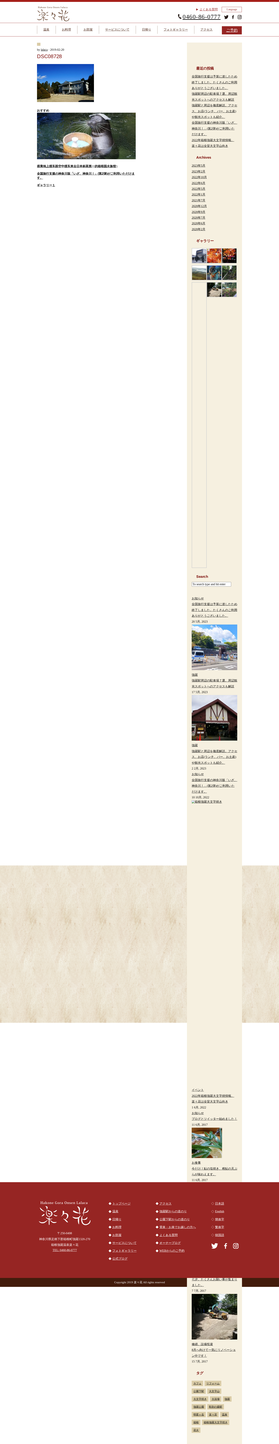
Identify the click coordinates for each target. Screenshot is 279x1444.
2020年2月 (198, 229)
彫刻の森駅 (215, 1406)
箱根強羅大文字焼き (216, 1422)
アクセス (206, 29)
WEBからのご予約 (171, 1250)
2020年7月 (198, 217)
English (219, 1211)
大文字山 (214, 1391)
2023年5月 (198, 165)
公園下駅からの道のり (139, 1022)
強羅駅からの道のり (209, 1022)
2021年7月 (198, 200)
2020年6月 (198, 223)
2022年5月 (198, 188)
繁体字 (219, 1227)
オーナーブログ (170, 1242)
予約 (232, 30)
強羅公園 (198, 1406)
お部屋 (88, 29)
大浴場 (216, 1398)
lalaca (44, 49)
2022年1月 (198, 194)
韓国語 (219, 1235)
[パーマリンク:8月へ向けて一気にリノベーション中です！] (214, 1317)
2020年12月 (199, 206)
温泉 (46, 29)
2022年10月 (199, 177)
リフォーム (213, 1383)
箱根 (196, 1422)
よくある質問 (208, 9)
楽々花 (213, 1414)
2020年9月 (198, 212)
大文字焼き (200, 1398)
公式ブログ (120, 1258)
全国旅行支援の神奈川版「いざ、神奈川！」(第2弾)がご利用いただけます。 (214, 128)
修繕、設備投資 (202, 1344)
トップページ (121, 1203)
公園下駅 (198, 1391)
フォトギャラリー (176, 29)
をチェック (88, 862)
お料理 (66, 29)
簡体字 (219, 1219)
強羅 (227, 1398)
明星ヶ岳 (198, 1414)
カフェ (197, 1383)
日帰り (146, 29)
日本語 (219, 1203)
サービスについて (117, 29)
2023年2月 (198, 171)
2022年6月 (198, 183)
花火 (196, 1430)
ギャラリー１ (46, 185)
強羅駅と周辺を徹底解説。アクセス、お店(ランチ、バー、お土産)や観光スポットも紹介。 (214, 111)
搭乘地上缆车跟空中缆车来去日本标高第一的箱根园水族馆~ (77, 166)
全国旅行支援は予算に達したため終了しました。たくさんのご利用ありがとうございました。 (214, 82)
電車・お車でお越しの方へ (69, 1022)
